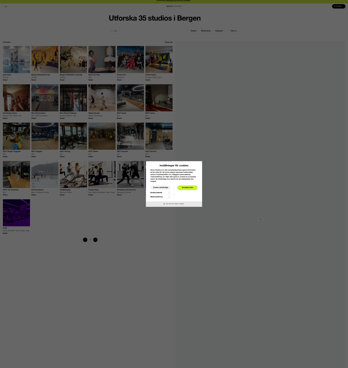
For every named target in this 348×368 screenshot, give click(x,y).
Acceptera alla (187, 187)
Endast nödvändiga (160, 187)
